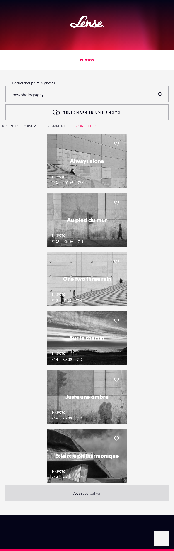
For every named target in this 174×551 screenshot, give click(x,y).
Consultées (86, 126)
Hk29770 (58, 177)
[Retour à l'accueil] (87, 22)
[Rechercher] (161, 94)
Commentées (59, 126)
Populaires (33, 126)
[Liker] (116, 144)
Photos (87, 60)
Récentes (10, 126)
